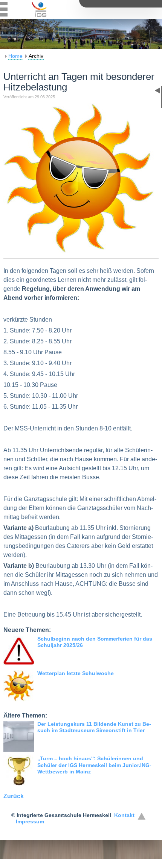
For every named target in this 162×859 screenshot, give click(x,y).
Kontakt (124, 815)
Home (15, 56)
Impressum (30, 821)
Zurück (13, 796)
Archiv (36, 56)
